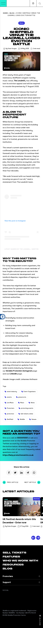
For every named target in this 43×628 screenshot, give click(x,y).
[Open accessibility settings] (2, 316)
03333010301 (22, 438)
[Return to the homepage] (13, 3)
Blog (12, 13)
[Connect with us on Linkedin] (12, 595)
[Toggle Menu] (3, 3)
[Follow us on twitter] (8, 595)
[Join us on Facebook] (4, 595)
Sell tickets (14, 553)
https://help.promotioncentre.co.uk (18, 455)
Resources (13, 565)
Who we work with (20, 561)
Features (11, 557)
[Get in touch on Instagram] (17, 595)
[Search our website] (39, 3)
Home (5, 13)
